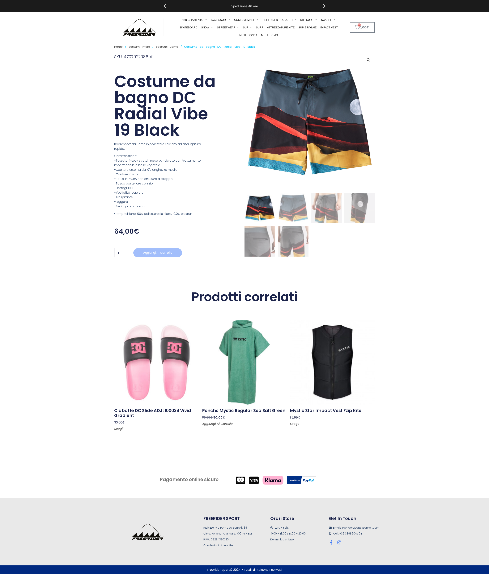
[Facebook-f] (331, 542)
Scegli (118, 428)
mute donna (248, 35)
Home (118, 47)
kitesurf (306, 19)
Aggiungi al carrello (157, 252)
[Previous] (165, 6)
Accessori (219, 19)
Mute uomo (269, 35)
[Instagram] (339, 542)
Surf (259, 27)
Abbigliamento (192, 19)
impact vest (329, 27)
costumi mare (244, 19)
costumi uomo (167, 47)
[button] (368, 60)
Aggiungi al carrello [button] (217, 423)
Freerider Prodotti (278, 19)
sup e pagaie (307, 27)
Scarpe (326, 19)
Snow (205, 27)
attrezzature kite (281, 27)
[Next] (324, 6)
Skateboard (188, 27)
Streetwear (226, 27)
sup (245, 27)
